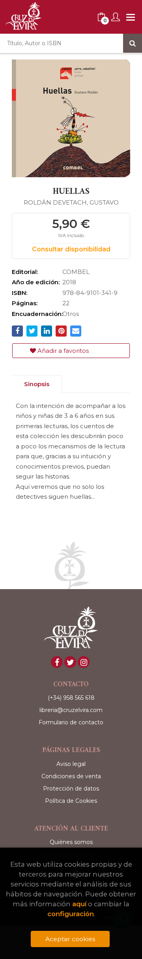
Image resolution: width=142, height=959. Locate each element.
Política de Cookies (71, 800)
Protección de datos (71, 788)
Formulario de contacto (71, 722)
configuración (70, 914)
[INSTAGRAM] (84, 662)
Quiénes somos (71, 842)
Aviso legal (71, 764)
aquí (79, 904)
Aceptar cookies (70, 939)
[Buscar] (132, 43)
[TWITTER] (70, 662)
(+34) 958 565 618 (71, 697)
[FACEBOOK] (57, 662)
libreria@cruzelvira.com (71, 710)
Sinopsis (36, 384)
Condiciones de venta (71, 776)
